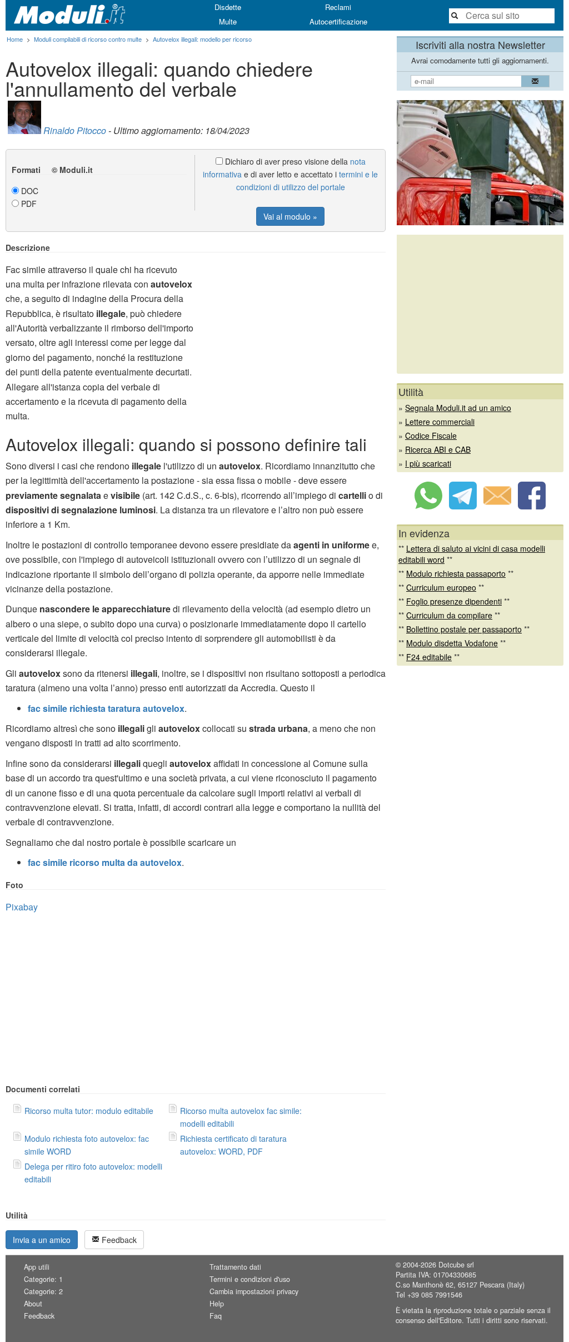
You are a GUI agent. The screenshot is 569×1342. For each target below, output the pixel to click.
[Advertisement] (292, 321)
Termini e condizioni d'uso (249, 1279)
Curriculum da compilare (449, 615)
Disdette (227, 7)
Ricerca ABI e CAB (438, 449)
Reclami (338, 7)
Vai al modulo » (290, 216)
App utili (36, 1267)
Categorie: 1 (43, 1279)
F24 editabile (429, 656)
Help (216, 1304)
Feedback (118, 1239)
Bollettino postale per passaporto (464, 629)
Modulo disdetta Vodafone (452, 642)
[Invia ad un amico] (497, 506)
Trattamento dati (235, 1267)
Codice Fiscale (431, 435)
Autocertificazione (338, 21)
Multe (228, 21)
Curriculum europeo (441, 587)
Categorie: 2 (43, 1291)
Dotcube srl (456, 1265)
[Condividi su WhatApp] (428, 506)
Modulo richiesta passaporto (456, 573)
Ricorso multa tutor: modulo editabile (88, 1110)
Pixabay (22, 906)
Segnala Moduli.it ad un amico (458, 407)
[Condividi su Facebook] (532, 506)
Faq (215, 1316)
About (33, 1304)
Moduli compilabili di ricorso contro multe (88, 38)
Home (15, 38)
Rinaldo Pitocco (74, 130)
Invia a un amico (42, 1239)
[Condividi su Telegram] (463, 506)
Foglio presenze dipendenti (454, 601)
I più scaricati (428, 463)
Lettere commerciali (440, 421)
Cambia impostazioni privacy (253, 1291)
